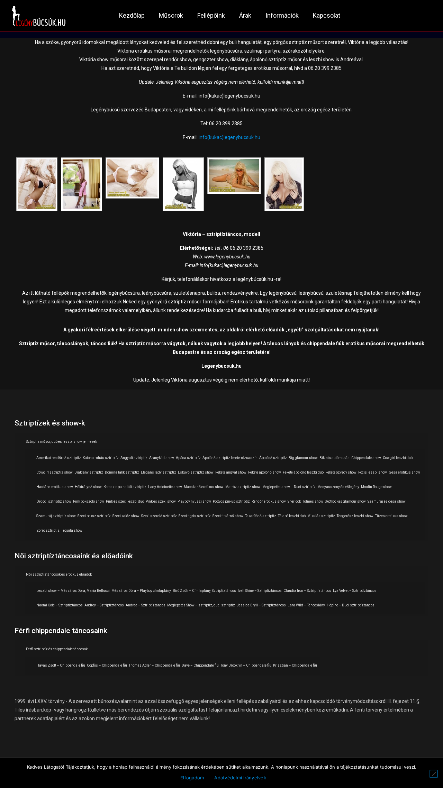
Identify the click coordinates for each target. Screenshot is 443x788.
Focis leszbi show (372, 472)
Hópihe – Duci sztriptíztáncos (350, 605)
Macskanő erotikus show (204, 487)
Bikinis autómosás (334, 458)
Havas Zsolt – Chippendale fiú (60, 665)
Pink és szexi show (161, 501)
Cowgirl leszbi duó (398, 458)
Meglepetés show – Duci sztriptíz (289, 487)
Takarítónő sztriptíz (260, 516)
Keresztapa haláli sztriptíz (124, 487)
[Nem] (434, 774)
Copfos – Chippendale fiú (107, 665)
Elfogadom (192, 777)
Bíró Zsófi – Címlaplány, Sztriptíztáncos (204, 591)
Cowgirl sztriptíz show (54, 472)
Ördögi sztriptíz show (53, 501)
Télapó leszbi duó (292, 516)
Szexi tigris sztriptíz (195, 516)
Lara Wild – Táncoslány (306, 605)
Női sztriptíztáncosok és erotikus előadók (59, 574)
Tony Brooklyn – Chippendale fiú (245, 665)
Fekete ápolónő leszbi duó (303, 472)
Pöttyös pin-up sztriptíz (231, 501)
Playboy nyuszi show (194, 501)
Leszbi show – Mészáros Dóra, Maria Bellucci (73, 591)
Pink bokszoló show (88, 501)
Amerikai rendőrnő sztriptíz (58, 458)
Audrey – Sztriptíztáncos (104, 605)
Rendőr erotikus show (269, 501)
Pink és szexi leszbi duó (125, 501)
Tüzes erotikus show (391, 516)
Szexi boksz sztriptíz (94, 516)
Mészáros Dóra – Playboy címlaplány (141, 591)
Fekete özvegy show (340, 472)
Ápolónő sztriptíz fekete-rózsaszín (229, 458)
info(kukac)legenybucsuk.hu (229, 137)
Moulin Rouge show (376, 487)
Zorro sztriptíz (48, 530)
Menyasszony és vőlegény (338, 487)
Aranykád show (161, 458)
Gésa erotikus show (404, 472)
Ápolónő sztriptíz (273, 458)
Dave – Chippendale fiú (200, 665)
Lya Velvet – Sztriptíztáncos (355, 591)
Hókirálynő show (88, 487)
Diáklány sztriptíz (88, 472)
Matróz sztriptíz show (243, 487)
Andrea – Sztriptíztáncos (145, 605)
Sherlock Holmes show (305, 501)
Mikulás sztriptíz (321, 516)
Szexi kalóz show (125, 516)
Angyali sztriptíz (133, 458)
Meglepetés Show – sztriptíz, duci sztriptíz (201, 605)
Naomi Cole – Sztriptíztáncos (59, 605)
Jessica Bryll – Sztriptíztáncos (261, 605)
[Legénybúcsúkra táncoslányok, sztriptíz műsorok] (39, 15)
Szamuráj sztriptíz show (56, 516)
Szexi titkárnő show (228, 516)
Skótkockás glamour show (345, 501)
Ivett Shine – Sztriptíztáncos (260, 591)
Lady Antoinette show (165, 487)
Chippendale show (366, 458)
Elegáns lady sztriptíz (158, 472)
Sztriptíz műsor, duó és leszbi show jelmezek (61, 441)
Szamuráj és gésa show (387, 501)
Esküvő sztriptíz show (196, 472)
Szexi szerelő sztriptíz (159, 516)
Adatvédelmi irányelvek (240, 777)
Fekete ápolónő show (264, 472)
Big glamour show (303, 458)
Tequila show (71, 530)
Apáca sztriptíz (188, 458)
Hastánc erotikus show (54, 487)
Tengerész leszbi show (355, 516)
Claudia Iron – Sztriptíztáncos (307, 591)
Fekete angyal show (230, 472)
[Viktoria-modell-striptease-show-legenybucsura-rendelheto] (37, 184)
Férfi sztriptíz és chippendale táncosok (57, 649)
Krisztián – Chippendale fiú (295, 665)
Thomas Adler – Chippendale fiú (154, 665)
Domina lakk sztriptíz (122, 472)
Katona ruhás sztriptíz (101, 458)
